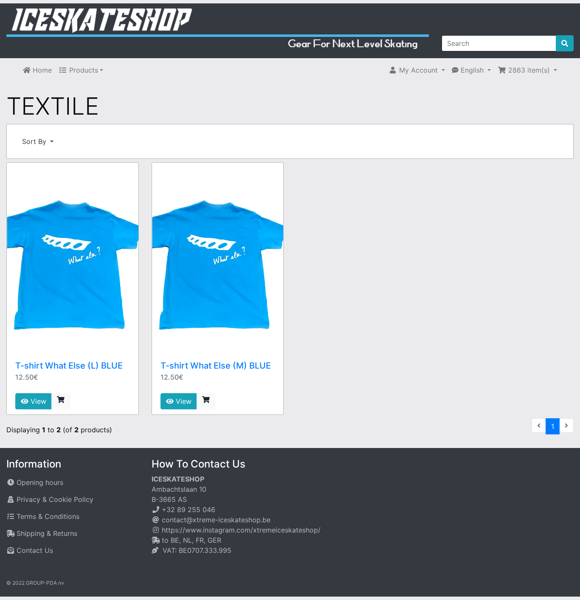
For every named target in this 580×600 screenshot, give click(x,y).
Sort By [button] (35, 141)
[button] (416, 70)
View (37, 401)
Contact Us (35, 550)
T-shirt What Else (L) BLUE (69, 366)
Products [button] (82, 70)
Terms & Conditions (48, 516)
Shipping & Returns (47, 533)
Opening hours (40, 482)
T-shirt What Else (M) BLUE (215, 366)
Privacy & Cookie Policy (55, 499)
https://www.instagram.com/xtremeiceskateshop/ (241, 530)
